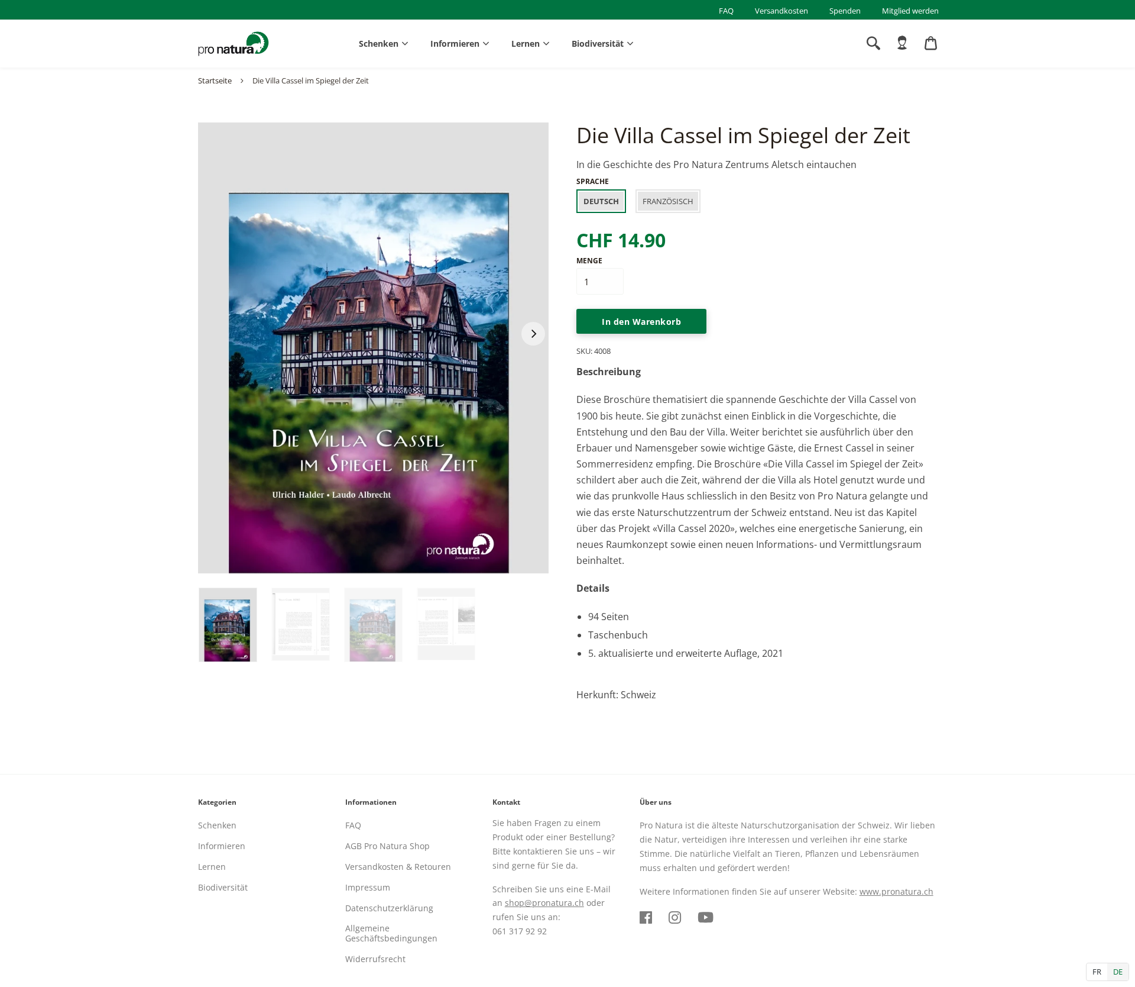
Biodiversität (598, 43)
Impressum (367, 887)
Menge (589, 261)
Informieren (454, 43)
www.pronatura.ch (896, 891)
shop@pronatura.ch (544, 902)
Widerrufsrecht (375, 959)
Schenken (378, 43)
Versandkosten (781, 10)
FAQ (726, 10)
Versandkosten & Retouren (398, 866)
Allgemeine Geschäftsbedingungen (391, 933)
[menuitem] (902, 43)
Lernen (525, 43)
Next (533, 334)
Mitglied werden (910, 10)
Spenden (845, 10)
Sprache (592, 181)
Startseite (215, 80)
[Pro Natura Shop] (233, 44)
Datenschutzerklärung (389, 908)
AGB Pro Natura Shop (387, 845)
